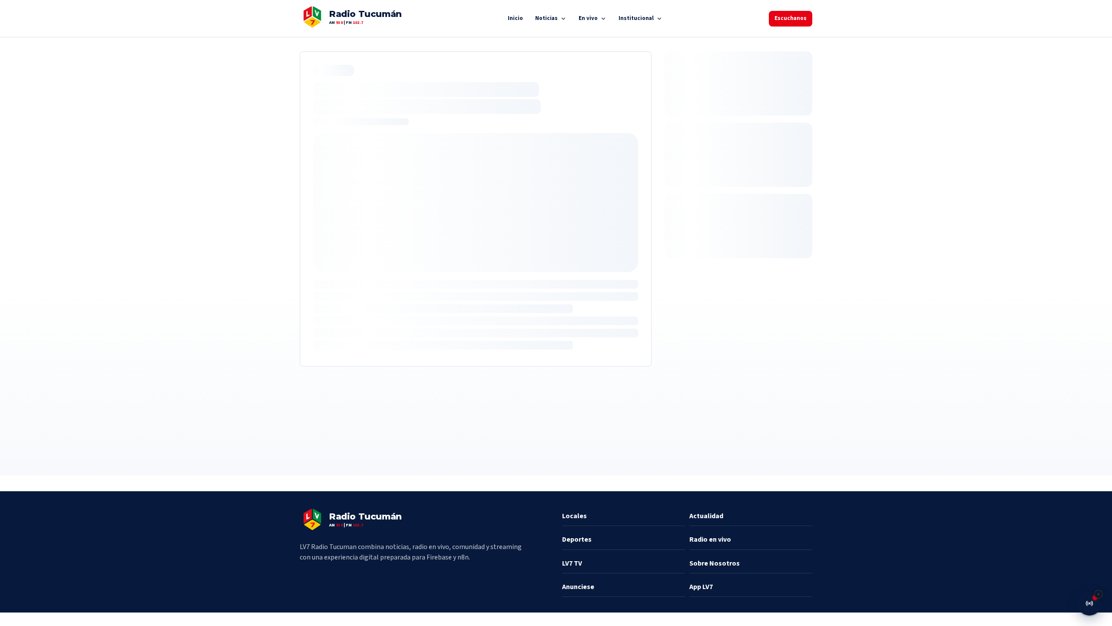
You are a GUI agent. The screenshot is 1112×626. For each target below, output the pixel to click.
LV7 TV (572, 563)
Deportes (577, 539)
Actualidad (706, 516)
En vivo (588, 18)
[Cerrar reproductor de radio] (1098, 594)
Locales (574, 516)
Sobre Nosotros (714, 563)
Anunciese (578, 587)
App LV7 (701, 587)
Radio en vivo (710, 539)
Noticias (546, 18)
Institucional (636, 18)
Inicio (515, 18)
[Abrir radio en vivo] (1089, 603)
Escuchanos (790, 18)
